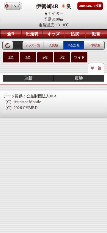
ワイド (79, 57)
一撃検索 (94, 45)
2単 (11, 57)
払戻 (75, 34)
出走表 (32, 34)
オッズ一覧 (32, 45)
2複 (45, 57)
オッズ (53, 34)
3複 (62, 57)
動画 (96, 34)
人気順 (53, 45)
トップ (15, 5)
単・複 (96, 68)
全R (10, 34)
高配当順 (74, 45)
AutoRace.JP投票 (90, 5)
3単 (28, 57)
